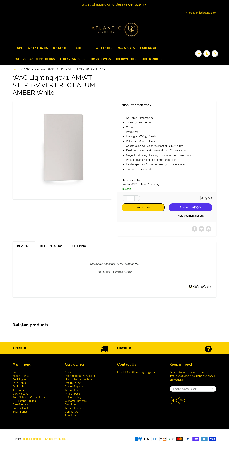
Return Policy (51, 246)
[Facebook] (173, 400)
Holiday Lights (126, 59)
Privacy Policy (73, 393)
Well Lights (104, 48)
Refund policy (73, 397)
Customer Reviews (76, 400)
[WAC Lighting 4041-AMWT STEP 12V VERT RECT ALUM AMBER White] (62, 149)
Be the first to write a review (114, 271)
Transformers (101, 59)
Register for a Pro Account (80, 375)
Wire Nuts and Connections (35, 59)
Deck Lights (61, 48)
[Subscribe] (212, 389)
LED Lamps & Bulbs (72, 59)
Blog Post (70, 404)
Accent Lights (38, 48)
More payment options (190, 215)
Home (19, 48)
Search (69, 372)
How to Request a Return (79, 379)
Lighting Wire (149, 48)
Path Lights (82, 48)
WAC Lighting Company (145, 184)
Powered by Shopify (55, 438)
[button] (114, 271)
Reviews (23, 246)
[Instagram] (181, 400)
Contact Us (71, 411)
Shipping (79, 246)
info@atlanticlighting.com (200, 12)
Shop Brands (150, 59)
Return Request (74, 386)
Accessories (126, 48)
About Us (70, 415)
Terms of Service (74, 390)
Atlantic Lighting (31, 438)
